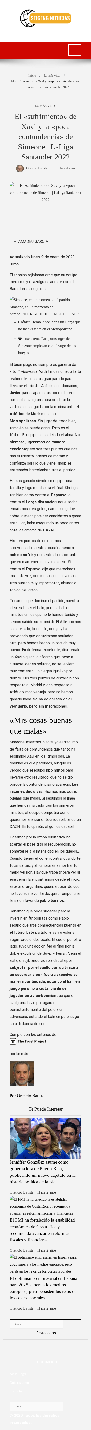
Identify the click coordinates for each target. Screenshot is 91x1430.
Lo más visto (45, 106)
